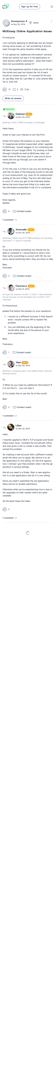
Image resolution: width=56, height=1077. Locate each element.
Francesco (22, 286)
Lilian (18, 425)
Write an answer (13, 98)
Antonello (22, 229)
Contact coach (24, 211)
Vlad (18, 362)
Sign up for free (29, 6)
